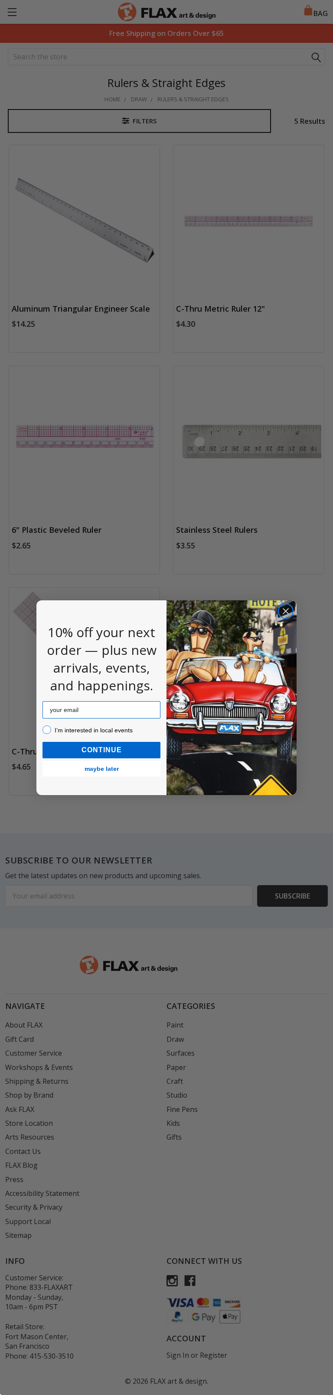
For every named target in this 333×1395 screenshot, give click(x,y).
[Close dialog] (285, 611)
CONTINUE (102, 750)
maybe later (102, 768)
